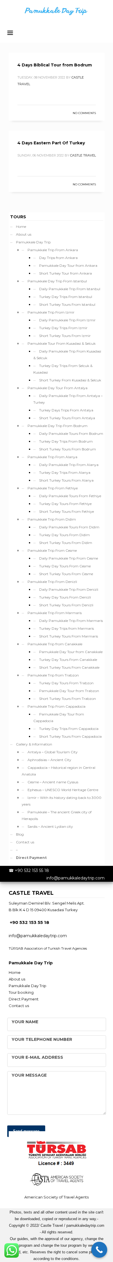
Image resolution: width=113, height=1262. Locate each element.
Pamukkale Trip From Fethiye (53, 488)
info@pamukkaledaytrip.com (75, 878)
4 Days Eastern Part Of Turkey (51, 143)
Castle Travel (83, 155)
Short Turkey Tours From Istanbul (67, 304)
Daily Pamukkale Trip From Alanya (69, 465)
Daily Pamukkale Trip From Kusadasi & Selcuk (67, 354)
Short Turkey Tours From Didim (65, 542)
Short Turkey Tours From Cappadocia (70, 736)
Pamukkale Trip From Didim (52, 519)
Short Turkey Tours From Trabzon (67, 698)
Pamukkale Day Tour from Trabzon (69, 691)
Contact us (25, 842)
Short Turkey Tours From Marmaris (68, 636)
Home (21, 226)
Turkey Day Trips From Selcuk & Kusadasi (62, 368)
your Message (29, 1075)
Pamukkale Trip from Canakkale (55, 644)
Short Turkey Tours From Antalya (67, 418)
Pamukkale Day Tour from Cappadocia (58, 717)
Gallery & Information (34, 744)
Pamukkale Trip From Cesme (52, 550)
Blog (20, 834)
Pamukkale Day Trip (33, 242)
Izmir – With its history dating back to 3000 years (61, 800)
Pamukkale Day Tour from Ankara (68, 265)
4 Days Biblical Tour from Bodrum (54, 65)
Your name (25, 1021)
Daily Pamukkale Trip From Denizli (68, 589)
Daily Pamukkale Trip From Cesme (68, 558)
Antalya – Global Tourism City (53, 752)
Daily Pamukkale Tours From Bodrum (71, 433)
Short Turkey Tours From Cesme (66, 574)
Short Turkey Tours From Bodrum (67, 449)
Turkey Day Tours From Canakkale (68, 659)
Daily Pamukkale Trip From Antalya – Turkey (68, 399)
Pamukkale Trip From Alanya (52, 457)
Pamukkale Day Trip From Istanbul (57, 281)
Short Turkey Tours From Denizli (66, 605)
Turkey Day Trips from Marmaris (66, 628)
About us (23, 234)
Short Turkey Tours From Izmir (65, 335)
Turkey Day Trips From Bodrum (66, 441)
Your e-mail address (37, 1057)
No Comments (84, 113)
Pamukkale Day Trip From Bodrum (58, 426)
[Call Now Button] (99, 1250)
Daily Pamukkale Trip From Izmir (67, 320)
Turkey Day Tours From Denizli (65, 597)
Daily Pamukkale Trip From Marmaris (71, 620)
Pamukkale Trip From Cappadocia (56, 706)
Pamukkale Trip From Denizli (52, 581)
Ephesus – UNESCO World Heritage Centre (63, 790)
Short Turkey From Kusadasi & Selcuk (70, 380)
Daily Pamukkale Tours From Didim (69, 527)
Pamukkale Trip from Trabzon (53, 675)
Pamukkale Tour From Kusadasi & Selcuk (62, 343)
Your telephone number (42, 1039)
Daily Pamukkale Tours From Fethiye (70, 496)
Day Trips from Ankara (58, 258)
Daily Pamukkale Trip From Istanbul (69, 289)
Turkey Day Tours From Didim (64, 535)
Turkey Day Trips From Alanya (64, 472)
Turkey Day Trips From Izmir (63, 328)
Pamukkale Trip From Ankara (53, 250)
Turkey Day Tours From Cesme (65, 566)
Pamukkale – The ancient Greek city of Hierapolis (57, 815)
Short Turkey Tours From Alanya (66, 480)
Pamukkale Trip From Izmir (51, 312)
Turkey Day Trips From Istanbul (65, 296)
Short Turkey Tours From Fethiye (66, 511)
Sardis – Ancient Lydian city (50, 826)
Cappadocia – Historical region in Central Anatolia (58, 770)
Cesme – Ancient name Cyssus (53, 782)
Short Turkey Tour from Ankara (65, 273)
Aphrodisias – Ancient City (49, 760)
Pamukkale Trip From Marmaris (55, 613)
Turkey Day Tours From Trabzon (66, 683)
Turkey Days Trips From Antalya (66, 410)
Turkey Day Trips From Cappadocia (69, 728)
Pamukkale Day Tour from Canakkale (71, 652)
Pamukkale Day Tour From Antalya (58, 388)
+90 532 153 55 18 (32, 870)
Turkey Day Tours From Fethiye (65, 504)
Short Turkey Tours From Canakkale (69, 667)
